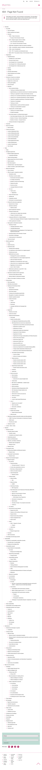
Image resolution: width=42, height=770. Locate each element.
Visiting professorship (14, 640)
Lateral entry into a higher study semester (18, 213)
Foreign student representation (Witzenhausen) (22, 348)
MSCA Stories (14, 500)
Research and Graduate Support (12, 457)
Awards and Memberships (13, 438)
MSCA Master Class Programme (19, 497)
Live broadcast (16, 596)
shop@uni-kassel (9, 720)
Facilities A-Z (10, 75)
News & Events (12, 577)
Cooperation (10, 629)
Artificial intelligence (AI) (12, 670)
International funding (14, 485)
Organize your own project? (17, 403)
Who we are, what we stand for (13, 79)
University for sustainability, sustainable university (15, 540)
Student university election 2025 (19, 360)
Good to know (14, 491)
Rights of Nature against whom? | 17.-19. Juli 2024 (21, 590)
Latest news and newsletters (13, 662)
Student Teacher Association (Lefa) (20, 367)
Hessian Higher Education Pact (13, 668)
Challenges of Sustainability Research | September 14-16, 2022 (24, 599)
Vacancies (8, 123)
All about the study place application (15, 202)
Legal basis (14, 371)
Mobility (9, 614)
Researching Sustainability (14, 553)
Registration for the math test (16, 265)
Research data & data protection (16, 515)
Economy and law (13, 185)
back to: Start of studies (15, 266)
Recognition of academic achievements (16, 295)
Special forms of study (13, 203)
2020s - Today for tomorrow (14, 36)
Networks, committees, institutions (14, 440)
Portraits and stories (10, 715)
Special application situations (14, 209)
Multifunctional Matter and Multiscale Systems (17, 450)
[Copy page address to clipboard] (18, 747)
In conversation (12, 576)
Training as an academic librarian (16, 110)
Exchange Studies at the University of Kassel (17, 233)
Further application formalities (15, 220)
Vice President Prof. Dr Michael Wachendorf (17, 64)
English (38, 1)
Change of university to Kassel (16, 215)
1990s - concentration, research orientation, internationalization (21, 47)
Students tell (11, 196)
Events (10, 521)
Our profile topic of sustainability (14, 542)
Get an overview (11, 170)
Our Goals (11, 549)
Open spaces (10, 612)
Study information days (13, 194)
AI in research (13, 690)
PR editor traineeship (14, 112)
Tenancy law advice (15, 395)
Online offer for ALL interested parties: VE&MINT (19, 263)
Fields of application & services (15, 681)
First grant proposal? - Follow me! (18, 465)
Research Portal (11, 446)
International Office (11, 657)
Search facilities (5, 757)
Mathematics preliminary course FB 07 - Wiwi (17, 268)
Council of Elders (16, 354)
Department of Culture (17, 334)
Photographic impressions (18, 597)
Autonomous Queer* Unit (18, 339)
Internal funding (13, 478)
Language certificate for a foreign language (17, 217)
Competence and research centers (15, 435)
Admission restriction (13, 205)
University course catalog (12, 758)
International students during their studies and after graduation (20, 416)
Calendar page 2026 (11, 722)
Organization (8, 54)
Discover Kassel (11, 84)
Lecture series (10, 709)
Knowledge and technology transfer (13, 536)
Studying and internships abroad (14, 285)
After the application (10, 241)
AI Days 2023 (13, 674)
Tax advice (14, 397)
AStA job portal (13, 414)
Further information (12, 298)
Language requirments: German (16, 226)
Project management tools (15, 517)
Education (9, 86)
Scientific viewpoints (11, 703)
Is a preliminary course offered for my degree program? (19, 250)
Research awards (15, 474)
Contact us (14, 504)
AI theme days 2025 (13, 672)
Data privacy (20, 754)
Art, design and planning (15, 179)
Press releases (9, 698)
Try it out (10, 188)
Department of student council (19, 326)
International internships (13, 289)
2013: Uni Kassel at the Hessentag (17, 41)
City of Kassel (10, 146)
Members (12, 563)
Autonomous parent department (19, 345)
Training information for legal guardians (16, 121)
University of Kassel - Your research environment (21, 502)
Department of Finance (17, 328)
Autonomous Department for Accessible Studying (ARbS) (24, 346)
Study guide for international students (15, 222)
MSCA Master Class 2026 (17, 495)
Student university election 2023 (19, 363)
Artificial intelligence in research (16, 679)
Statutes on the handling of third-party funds (19, 512)
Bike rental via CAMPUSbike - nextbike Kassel (20, 382)
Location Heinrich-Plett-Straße (13, 135)
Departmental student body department (20, 330)
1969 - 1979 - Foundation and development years (18, 51)
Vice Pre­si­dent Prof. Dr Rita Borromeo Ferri (17, 65)
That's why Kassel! (11, 239)
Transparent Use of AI (20, 758)
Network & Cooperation (13, 574)
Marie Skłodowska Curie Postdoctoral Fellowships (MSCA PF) (22, 489)
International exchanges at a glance (13, 627)
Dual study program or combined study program (18, 114)
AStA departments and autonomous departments (21, 322)
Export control (13, 519)
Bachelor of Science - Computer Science (18, 119)
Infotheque (10, 618)
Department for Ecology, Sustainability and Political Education (25, 335)
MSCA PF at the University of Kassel (19, 493)
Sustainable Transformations (13, 454)
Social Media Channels (13, 755)
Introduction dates (11, 246)
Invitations (14, 369)
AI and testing (14, 689)
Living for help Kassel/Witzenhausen (19, 399)
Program (13, 525)
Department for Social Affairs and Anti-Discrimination (23, 324)
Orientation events (12, 174)
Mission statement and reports (13, 32)
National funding (13, 482)
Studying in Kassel (12, 224)
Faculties (9, 69)
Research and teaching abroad (13, 651)
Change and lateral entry (13, 211)
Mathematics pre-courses (14, 254)
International (7, 626)
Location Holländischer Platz (13, 131)
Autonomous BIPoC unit (17, 343)
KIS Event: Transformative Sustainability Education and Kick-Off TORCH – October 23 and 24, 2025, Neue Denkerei (24, 584)
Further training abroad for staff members (16, 653)
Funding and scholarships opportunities (16, 293)
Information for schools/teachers (15, 200)
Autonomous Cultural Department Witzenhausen (22, 350)
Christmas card (10, 728)
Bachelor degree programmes (13, 153)
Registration (14, 192)
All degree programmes (10, 151)
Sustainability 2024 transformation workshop (20, 588)
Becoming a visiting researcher (16, 469)
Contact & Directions (5, 755)
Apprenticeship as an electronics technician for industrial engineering (23, 91)
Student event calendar (14, 410)
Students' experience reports (14, 296)
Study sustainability (10, 603)
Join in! (11, 401)
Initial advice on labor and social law (19, 393)
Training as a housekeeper (15, 101)
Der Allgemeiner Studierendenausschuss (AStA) (21, 321)
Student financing (11, 244)
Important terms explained (14, 248)
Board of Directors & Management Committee (19, 566)
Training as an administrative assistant (17, 106)
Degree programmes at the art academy (15, 159)
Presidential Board (11, 56)
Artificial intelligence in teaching (16, 677)
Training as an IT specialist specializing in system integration (22, 97)
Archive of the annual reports (18, 337)
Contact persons (12, 645)
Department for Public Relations (19, 332)
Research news (12, 452)
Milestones (12, 572)
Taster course (13, 190)
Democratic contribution (16, 406)
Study (6, 148)
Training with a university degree (15, 108)
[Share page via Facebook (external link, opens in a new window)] (15, 747)
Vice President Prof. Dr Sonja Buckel (16, 62)
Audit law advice (15, 391)
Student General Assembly (17, 412)
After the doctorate (11, 534)
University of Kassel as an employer (13, 77)
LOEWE (13, 484)
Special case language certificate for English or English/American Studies (24, 218)
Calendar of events (11, 423)
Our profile (8, 28)
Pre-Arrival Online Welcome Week (15, 274)
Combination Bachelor (13, 155)
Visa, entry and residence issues (15, 642)
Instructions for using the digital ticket (20, 378)
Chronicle (9, 34)
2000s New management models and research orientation (20, 45)
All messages (13, 579)
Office (11, 568)
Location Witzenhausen (12, 142)
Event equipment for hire (12, 724)
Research (6, 427)
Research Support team (14, 530)
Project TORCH (13, 559)
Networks (9, 616)
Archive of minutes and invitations (19, 356)
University (6, 26)
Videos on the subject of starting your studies (16, 278)
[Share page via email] (9, 747)
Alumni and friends (9, 125)
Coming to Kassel (9, 631)
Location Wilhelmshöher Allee (13, 133)
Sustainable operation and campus (13, 607)
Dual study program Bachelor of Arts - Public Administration (21, 116)
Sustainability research (10, 546)
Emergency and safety (5, 761)
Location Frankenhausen (12, 144)
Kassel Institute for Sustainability (14, 548)
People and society (14, 183)
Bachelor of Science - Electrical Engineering (18, 118)
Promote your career (13, 421)
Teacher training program (12, 157)
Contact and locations (10, 129)
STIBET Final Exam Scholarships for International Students (20, 418)
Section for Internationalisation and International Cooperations (20, 659)
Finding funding (12, 476)
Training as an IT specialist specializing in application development (23, 95)
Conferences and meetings (11, 713)
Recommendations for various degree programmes (20, 257)
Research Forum (12, 444)
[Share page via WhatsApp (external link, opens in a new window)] (12, 747)
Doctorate (9, 532)
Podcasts (8, 718)
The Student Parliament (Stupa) (18, 352)
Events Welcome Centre (13, 644)
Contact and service (10, 655)
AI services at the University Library (17, 694)
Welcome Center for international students (17, 635)
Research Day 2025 (14, 510)
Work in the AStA (15, 404)
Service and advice (14, 373)
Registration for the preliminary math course (18, 261)
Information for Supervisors (17, 499)
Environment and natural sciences (16, 177)
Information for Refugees (14, 235)
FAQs (11, 308)
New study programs (12, 162)
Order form (10, 726)
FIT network (11, 506)
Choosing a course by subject (14, 175)
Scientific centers (12, 433)
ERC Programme (15, 487)
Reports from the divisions (13, 702)
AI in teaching (13, 683)
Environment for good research (15, 508)
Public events (8, 707)
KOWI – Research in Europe (15, 523)
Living (9, 242)
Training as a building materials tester (17, 90)
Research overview (9, 429)
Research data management (14, 442)
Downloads (12, 304)
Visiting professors (14, 564)
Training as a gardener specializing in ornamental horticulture (22, 99)
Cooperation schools (13, 198)
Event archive (13, 586)
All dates (10, 624)
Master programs (11, 161)
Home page (12, 317)
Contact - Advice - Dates (10, 425)
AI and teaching (15, 685)
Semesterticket (15, 377)
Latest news (12, 302)
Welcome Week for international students (17, 276)
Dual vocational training (13, 88)
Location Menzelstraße (12, 138)
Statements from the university (13, 705)
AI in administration (14, 692)
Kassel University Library (12, 761)
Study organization (11, 282)
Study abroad (11, 287)
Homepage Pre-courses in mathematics (18, 255)
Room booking (14, 375)
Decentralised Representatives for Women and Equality (21, 570)
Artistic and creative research (15, 470)
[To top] (38, 764)
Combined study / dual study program (15, 164)
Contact (11, 300)
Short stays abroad (12, 291)
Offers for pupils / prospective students (15, 172)
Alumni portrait (10, 127)
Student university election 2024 (19, 361)
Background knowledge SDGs (13, 544)
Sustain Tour (11, 620)
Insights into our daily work (13, 80)
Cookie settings (5, 764)
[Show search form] (23, 1)
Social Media (8, 717)
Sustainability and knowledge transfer (13, 605)
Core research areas (10, 448)
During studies (9, 280)
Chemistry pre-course (13, 252)
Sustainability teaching (13, 557)
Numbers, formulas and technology (17, 181)
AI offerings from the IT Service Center (17, 696)
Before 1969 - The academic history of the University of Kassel (21, 52)
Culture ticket (14, 380)
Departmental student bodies (17, 365)
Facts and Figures (11, 30)
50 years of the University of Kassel (17, 37)
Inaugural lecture (13, 555)
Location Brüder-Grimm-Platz (13, 140)
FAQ (12, 480)
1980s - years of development (14, 49)
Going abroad (8, 647)
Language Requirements (15, 228)
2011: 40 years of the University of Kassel (18, 43)
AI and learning (15, 687)
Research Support (11, 459)
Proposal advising (13, 463)
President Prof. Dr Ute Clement (15, 58)
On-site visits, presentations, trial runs (17, 467)
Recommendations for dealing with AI (16, 675)
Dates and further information (16, 259)
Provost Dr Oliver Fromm (13, 60)
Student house (13, 408)
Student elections (15, 358)
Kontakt (31, 1)
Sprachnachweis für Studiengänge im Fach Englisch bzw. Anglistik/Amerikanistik (21, 231)
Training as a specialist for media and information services (21, 93)
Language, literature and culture (16, 187)
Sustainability (7, 538)
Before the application (10, 168)
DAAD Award (11, 420)
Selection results (13, 207)
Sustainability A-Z (11, 611)
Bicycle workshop (15, 386)
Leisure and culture (12, 313)
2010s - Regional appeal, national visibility (17, 39)
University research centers (13, 431)
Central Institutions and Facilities (14, 73)
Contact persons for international (15, 237)
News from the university (9, 664)
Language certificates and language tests (18, 306)
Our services (11, 461)
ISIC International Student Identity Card (19, 390)
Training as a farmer (14, 103)
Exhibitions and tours (12, 711)
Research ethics (13, 514)
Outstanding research (12, 437)
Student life (10, 310)
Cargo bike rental (15, 384)
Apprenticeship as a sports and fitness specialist (19, 104)
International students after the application (16, 272)
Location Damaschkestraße (13, 136)
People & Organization (13, 561)
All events (12, 581)
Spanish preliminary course (14, 270)
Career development (14, 472)
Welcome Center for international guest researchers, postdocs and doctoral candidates (23, 638)
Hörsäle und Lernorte (13, 311)
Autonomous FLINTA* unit (18, 341)
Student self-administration (14, 315)
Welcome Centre (11, 633)
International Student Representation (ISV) (20, 388)
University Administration (12, 71)
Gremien (9, 67)
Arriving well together (12, 82)
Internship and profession (12, 284)
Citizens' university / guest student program (16, 166)
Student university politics (15, 319)
